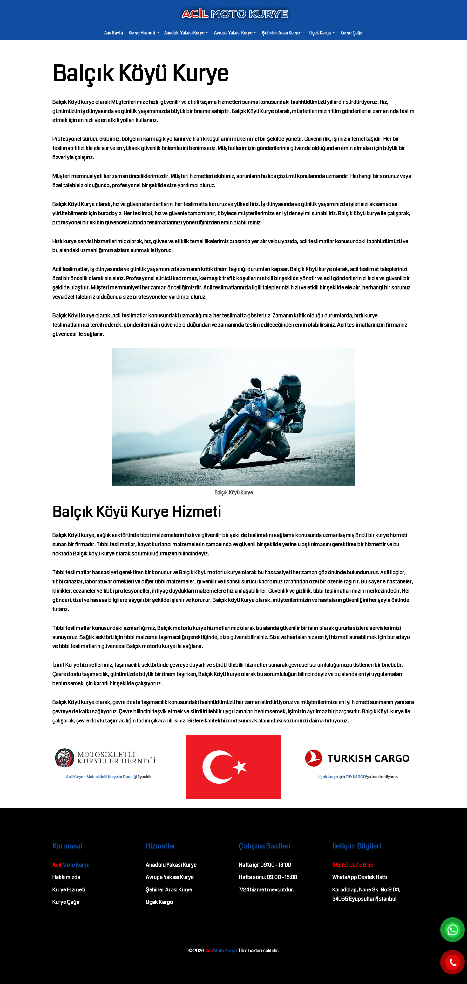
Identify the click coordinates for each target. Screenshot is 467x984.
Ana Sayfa (113, 33)
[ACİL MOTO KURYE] (233, 15)
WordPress (33, 966)
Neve (11, 966)
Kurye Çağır (352, 33)
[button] (158, 33)
